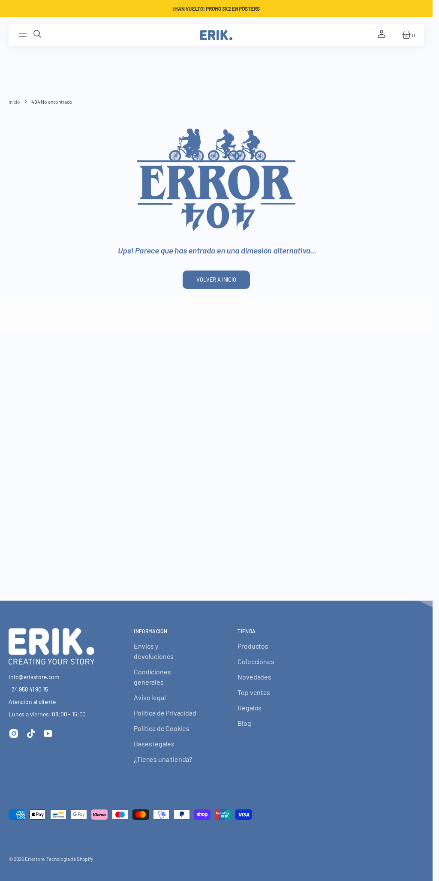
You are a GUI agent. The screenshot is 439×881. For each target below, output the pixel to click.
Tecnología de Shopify (69, 859)
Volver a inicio (216, 279)
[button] (24, 35)
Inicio (14, 102)
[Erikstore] (216, 35)
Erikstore (35, 859)
